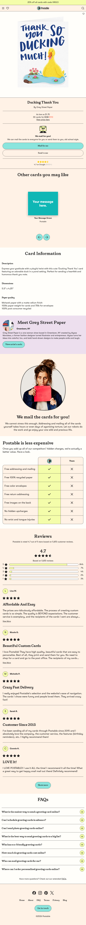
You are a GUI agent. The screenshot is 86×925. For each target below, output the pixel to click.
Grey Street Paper (44, 107)
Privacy (56, 900)
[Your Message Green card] (43, 203)
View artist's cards (13, 344)
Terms (46, 900)
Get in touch (43, 908)
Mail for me (43, 146)
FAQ (39, 900)
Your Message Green (43, 218)
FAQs (63, 879)
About (30, 900)
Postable (43, 222)
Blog (65, 900)
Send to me (43, 153)
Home (22, 900)
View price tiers (43, 120)
